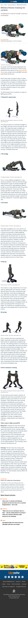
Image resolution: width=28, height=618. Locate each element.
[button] (14, 55)
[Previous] (3, 54)
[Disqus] (14, 546)
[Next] (24, 54)
